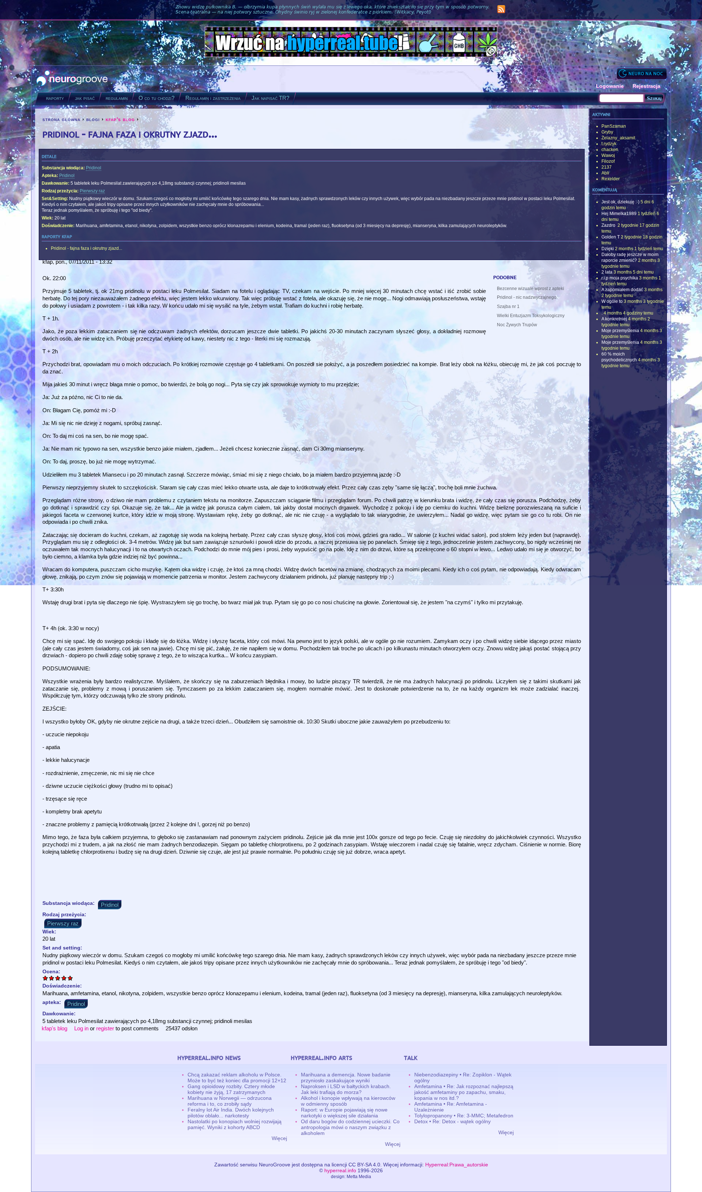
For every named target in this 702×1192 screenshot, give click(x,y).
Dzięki (607, 248)
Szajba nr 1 (508, 306)
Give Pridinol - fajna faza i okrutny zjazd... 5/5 (70, 978)
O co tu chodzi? (156, 98)
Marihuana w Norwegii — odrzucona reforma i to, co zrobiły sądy (230, 1101)
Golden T (610, 237)
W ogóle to (612, 301)
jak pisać (85, 98)
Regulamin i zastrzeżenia (213, 98)
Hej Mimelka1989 (619, 213)
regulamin (117, 98)
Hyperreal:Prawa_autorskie (456, 1164)
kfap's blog (120, 119)
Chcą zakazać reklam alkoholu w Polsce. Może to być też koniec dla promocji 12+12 (237, 1077)
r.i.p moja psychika (619, 278)
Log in (81, 1028)
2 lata (606, 272)
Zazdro (608, 225)
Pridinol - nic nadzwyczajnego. (527, 297)
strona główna (61, 119)
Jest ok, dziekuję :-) (620, 201)
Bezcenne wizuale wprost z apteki (530, 288)
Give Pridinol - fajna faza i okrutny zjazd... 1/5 (45, 978)
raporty (55, 98)
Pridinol (93, 167)
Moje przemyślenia (620, 330)
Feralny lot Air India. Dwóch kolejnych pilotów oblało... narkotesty (231, 1112)
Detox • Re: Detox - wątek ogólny (452, 1121)
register (105, 1028)
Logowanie (610, 86)
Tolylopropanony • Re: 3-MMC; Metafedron (463, 1115)
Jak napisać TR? (270, 98)
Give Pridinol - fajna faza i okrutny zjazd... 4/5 (64, 978)
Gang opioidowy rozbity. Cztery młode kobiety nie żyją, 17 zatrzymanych (231, 1089)
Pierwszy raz (92, 190)
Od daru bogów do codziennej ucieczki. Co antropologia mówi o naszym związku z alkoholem (350, 1127)
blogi (93, 119)
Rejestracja (646, 86)
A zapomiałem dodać (622, 289)
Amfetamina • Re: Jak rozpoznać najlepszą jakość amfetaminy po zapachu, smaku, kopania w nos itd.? (463, 1092)
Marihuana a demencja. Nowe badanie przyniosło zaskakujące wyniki (345, 1077)
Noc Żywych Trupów (517, 324)
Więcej (279, 1138)
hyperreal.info (340, 1170)
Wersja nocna (641, 73)
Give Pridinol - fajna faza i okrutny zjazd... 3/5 (58, 978)
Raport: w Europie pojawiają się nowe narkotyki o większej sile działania (344, 1112)
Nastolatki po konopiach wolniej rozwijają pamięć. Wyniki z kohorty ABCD (235, 1124)
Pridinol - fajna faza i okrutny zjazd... (86, 248)
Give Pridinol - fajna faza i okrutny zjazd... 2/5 (52, 978)
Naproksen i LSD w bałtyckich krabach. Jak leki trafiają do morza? (346, 1089)
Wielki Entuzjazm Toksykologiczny (531, 315)
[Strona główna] (72, 79)
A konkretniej (614, 318)
